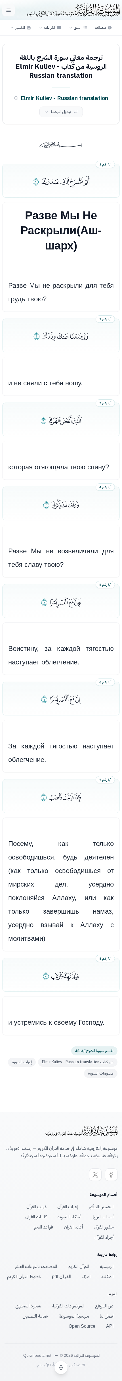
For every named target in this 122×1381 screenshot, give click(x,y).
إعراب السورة (22, 1062)
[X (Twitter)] (95, 1174)
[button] (78, 27)
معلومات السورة (100, 1073)
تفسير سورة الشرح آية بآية (94, 1051)
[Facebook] (111, 1174)
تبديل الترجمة (61, 112)
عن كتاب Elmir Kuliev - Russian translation (77, 1062)
